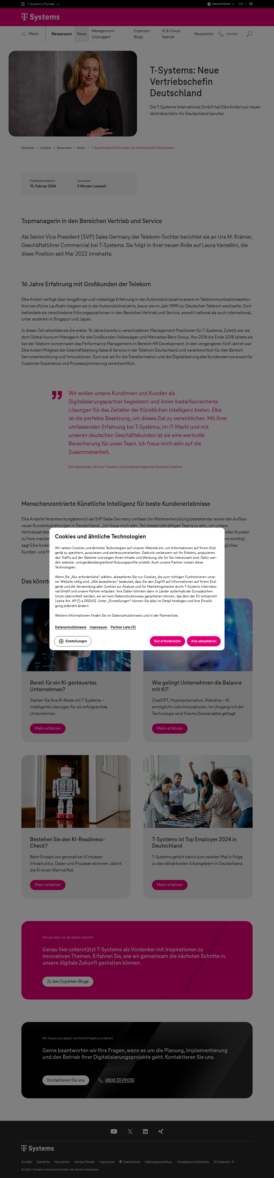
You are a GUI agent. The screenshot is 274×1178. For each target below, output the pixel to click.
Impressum (98, 627)
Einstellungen (76, 641)
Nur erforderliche (167, 641)
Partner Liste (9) (123, 627)
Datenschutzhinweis (70, 627)
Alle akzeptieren (203, 641)
